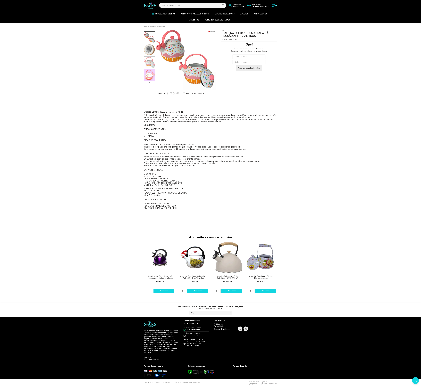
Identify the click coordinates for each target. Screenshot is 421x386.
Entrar (254, 6)
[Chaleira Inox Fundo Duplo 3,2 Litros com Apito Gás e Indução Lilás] (160, 267)
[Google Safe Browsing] (209, 372)
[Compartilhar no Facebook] (168, 93)
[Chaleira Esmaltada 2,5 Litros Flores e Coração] (261, 267)
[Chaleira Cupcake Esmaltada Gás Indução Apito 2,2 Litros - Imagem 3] (149, 62)
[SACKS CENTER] (150, 5)
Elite (222, 30)
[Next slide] (149, 82)
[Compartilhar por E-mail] (178, 93)
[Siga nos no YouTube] (240, 328)
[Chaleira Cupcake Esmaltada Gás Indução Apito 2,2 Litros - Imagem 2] (149, 50)
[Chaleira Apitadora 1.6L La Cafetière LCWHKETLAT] (227, 267)
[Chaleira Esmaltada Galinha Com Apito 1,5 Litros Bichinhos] (194, 267)
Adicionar (164, 291)
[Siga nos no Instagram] (246, 328)
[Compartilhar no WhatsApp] (171, 93)
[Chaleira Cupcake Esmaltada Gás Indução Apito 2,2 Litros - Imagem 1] (149, 37)
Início (145, 27)
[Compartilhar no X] (174, 93)
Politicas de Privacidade (219, 325)
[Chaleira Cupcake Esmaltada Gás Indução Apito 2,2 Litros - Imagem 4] (149, 75)
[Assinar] (230, 313)
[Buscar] (223, 5)
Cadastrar (264, 6)
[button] (149, 37)
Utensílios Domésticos (157, 27)
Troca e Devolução (222, 329)
